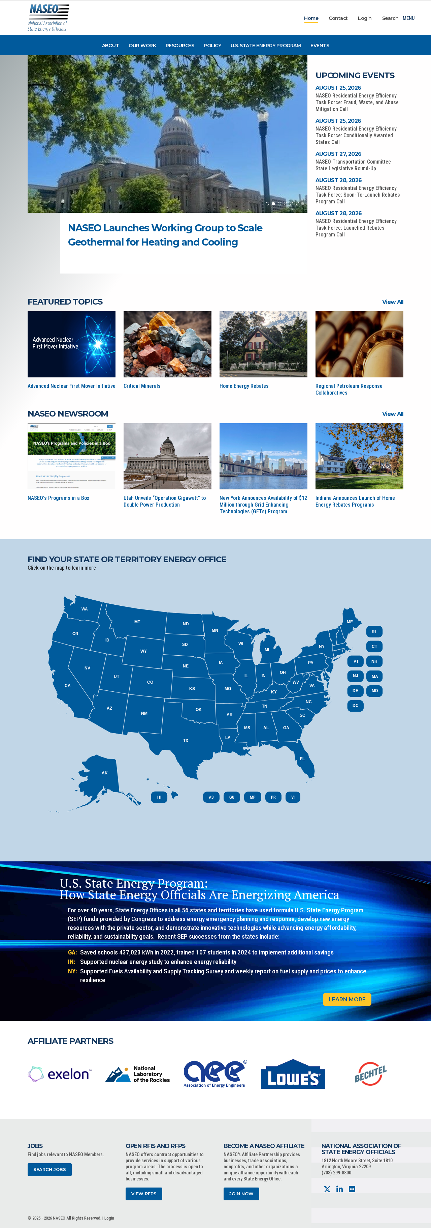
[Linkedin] (339, 1189)
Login (365, 18)
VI (293, 797)
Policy (212, 45)
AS (211, 797)
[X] (327, 1189)
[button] (267, 203)
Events (319, 45)
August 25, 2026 (338, 88)
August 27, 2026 (338, 154)
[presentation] (33, 1073)
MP (253, 797)
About (110, 45)
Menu (409, 18)
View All (392, 301)
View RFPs (144, 1193)
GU (231, 797)
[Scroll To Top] (419, 1220)
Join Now (241, 1193)
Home (311, 18)
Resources (180, 45)
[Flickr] (352, 1189)
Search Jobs (49, 1169)
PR (273, 797)
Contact (338, 18)
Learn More (347, 999)
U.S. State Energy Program (266, 45)
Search (390, 18)
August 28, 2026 (339, 180)
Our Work (142, 45)
